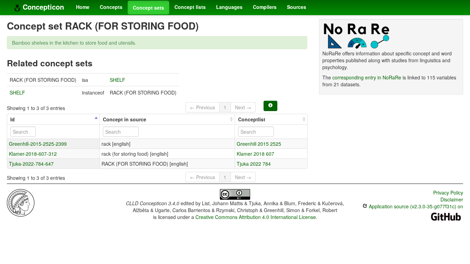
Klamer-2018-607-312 (33, 153)
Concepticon (42, 7)
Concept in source (124, 119)
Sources (296, 6)
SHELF (117, 79)
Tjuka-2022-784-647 (31, 163)
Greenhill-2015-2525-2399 (38, 143)
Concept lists (190, 6)
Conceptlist (251, 119)
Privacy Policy (448, 192)
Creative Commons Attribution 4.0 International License (255, 216)
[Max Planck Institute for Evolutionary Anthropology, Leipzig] (20, 202)
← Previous (202, 107)
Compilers (265, 6)
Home (82, 6)
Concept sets (148, 7)
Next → (243, 107)
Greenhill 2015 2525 (259, 143)
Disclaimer (451, 199)
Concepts (111, 6)
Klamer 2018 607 (255, 153)
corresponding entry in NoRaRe (366, 77)
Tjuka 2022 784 (254, 163)
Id (12, 119)
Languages (229, 6)
